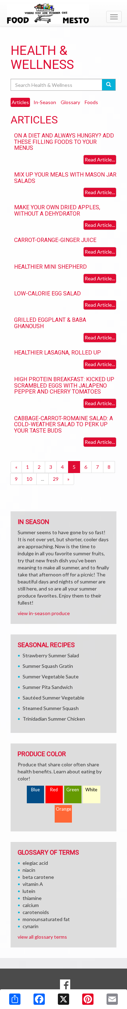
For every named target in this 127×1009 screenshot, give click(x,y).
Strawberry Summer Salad (51, 655)
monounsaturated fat (46, 919)
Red (54, 789)
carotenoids (36, 912)
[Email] (112, 999)
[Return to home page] (63, 14)
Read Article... (100, 159)
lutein (29, 891)
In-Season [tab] (45, 102)
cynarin (30, 926)
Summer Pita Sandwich (48, 687)
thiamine (32, 898)
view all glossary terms (42, 937)
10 (29, 479)
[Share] (15, 999)
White (91, 789)
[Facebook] (39, 999)
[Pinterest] (88, 999)
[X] (63, 999)
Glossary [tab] (70, 102)
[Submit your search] (109, 85)
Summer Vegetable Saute (51, 676)
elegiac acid (35, 863)
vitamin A (33, 884)
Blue (35, 789)
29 (56, 479)
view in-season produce (44, 613)
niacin (29, 870)
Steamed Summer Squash (51, 708)
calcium (31, 905)
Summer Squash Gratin (48, 666)
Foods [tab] (91, 102)
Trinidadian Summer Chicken (54, 719)
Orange (63, 809)
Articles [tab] (20, 102)
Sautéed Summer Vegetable (53, 698)
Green (72, 789)
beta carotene (38, 877)
